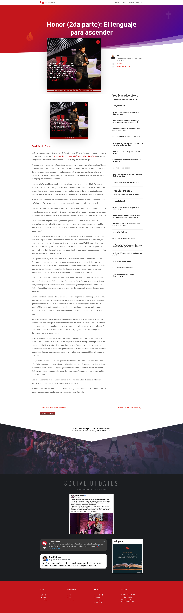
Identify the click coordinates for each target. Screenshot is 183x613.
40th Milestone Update (121, 261)
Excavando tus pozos (121, 168)
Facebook (99, 595)
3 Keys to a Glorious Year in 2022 (125, 99)
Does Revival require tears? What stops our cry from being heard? (126, 121)
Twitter (98, 597)
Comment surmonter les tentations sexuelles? (126, 160)
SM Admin (121, 56)
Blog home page (47, 413)
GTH (70, 595)
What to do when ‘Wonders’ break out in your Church (126, 129)
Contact (44, 600)
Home (117, 2)
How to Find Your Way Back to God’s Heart (126, 152)
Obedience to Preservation (123, 238)
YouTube (99, 602)
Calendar (131, 2)
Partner (44, 597)
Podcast (72, 600)
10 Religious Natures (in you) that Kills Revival (126, 113)
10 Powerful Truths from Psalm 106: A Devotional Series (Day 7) (127, 144)
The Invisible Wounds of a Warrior (126, 137)
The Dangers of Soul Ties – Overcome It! (123, 275)
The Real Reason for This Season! (126, 183)
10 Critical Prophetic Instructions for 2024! (127, 254)
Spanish (119, 64)
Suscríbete (92, 156)
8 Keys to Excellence (121, 106)
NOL (70, 597)
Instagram (99, 600)
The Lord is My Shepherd (122, 268)
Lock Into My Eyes (119, 232)
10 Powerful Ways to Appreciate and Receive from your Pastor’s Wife (127, 246)
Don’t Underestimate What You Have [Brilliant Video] (127, 175)
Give (137, 2)
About (124, 2)
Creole (41, 146)
